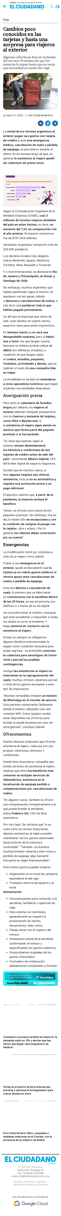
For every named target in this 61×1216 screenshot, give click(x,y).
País (6, 20)
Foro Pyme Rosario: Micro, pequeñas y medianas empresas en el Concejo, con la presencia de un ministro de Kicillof (27, 1136)
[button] (4, 6)
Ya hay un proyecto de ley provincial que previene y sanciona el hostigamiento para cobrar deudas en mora (28, 1090)
